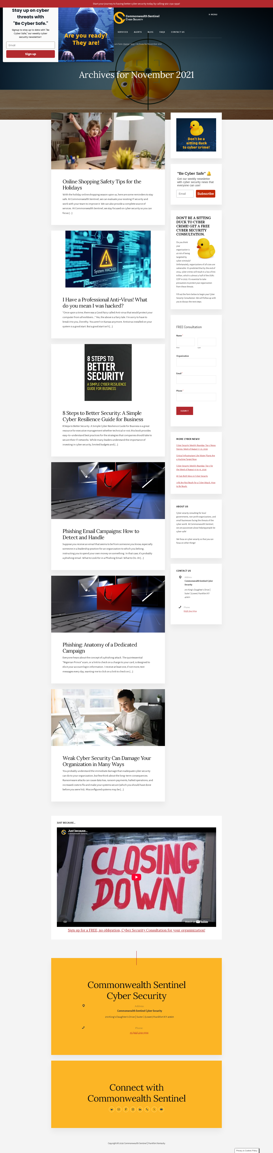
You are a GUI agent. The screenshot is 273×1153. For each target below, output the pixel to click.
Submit (185, 411)
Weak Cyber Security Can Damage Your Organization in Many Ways (107, 761)
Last (199, 348)
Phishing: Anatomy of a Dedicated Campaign (100, 647)
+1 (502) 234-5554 (139, 1032)
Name (179, 336)
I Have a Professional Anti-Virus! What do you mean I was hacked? (105, 302)
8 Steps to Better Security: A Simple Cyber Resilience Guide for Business (103, 416)
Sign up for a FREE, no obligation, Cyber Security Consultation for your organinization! (136, 930)
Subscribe (205, 194)
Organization (182, 356)
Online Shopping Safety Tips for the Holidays (102, 184)
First (177, 348)
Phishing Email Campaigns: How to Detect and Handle (101, 534)
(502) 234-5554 (190, 611)
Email (179, 373)
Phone (179, 391)
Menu (214, 15)
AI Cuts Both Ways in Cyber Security (192, 476)
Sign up (30, 54)
